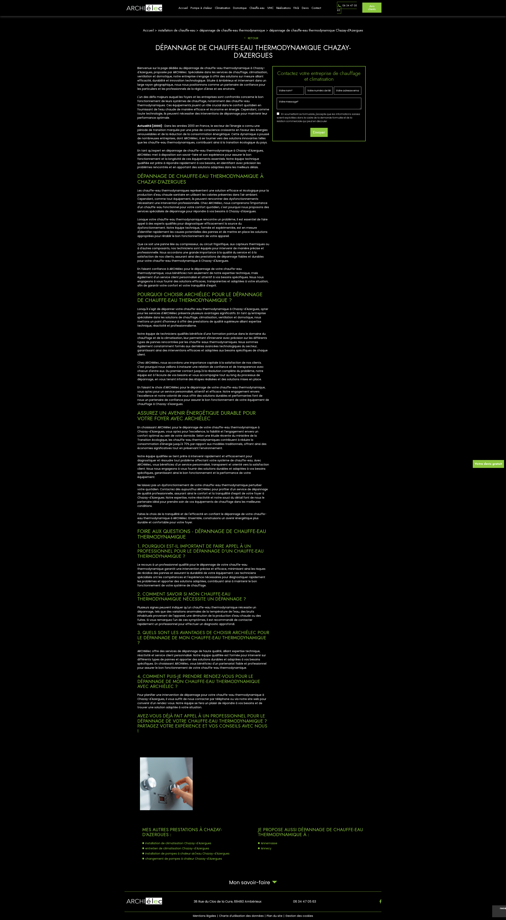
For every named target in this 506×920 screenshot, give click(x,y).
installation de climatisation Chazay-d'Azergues (178, 843)
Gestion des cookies (299, 916)
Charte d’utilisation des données (241, 916)
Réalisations (283, 8)
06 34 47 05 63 (347, 8)
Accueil (183, 8)
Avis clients (372, 7)
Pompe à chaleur (201, 8)
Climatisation (222, 8)
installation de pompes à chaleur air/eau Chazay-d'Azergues (187, 854)
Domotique (240, 8)
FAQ (296, 8)
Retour (253, 38)
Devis (305, 8)
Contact (316, 8)
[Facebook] (380, 902)
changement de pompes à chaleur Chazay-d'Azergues (183, 859)
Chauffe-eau (256, 8)
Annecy (266, 848)
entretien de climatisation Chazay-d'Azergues (177, 848)
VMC (270, 8)
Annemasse (269, 843)
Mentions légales (204, 916)
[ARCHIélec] (143, 8)
